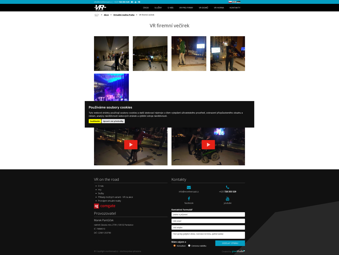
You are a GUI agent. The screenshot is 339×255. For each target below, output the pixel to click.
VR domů (203, 7)
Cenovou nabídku (198, 246)
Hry (99, 189)
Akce (106, 15)
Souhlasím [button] (95, 121)
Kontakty (235, 7)
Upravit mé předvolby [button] (113, 121)
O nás (170, 7)
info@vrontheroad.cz (103, 2)
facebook (188, 203)
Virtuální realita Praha (123, 15)
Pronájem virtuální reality (109, 200)
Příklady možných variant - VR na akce (115, 197)
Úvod (146, 7)
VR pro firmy (186, 7)
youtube (227, 203)
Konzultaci (181, 246)
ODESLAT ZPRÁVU (230, 243)
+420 (121, 2)
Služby (158, 7)
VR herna (219, 7)
